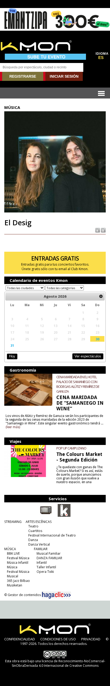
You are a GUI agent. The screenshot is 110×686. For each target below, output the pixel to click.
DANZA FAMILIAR (49, 558)
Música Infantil (17, 562)
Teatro (33, 526)
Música (12, 567)
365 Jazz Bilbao (18, 580)
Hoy (12, 356)
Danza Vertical (39, 544)
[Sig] (101, 296)
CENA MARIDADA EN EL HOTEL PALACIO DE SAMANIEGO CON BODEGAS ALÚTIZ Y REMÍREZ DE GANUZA (77, 384)
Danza (33, 540)
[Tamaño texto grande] (103, 229)
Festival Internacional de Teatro (52, 535)
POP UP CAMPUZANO (71, 448)
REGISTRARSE (22, 76)
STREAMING (13, 521)
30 (97, 339)
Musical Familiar (49, 553)
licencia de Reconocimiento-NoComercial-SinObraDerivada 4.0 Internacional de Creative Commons (58, 663)
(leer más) (13, 427)
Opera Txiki (45, 571)
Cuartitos (35, 531)
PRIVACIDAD (90, 639)
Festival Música (18, 558)
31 (12, 345)
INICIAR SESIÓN (64, 76)
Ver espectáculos (87, 356)
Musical (12, 576)
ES (101, 58)
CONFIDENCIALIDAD (19, 639)
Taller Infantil (46, 567)
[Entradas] (64, 515)
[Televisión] (46, 515)
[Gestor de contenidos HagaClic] (56, 595)
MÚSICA (10, 549)
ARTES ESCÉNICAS (39, 521)
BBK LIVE (13, 553)
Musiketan (14, 585)
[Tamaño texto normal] (97, 229)
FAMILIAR (41, 549)
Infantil (42, 562)
